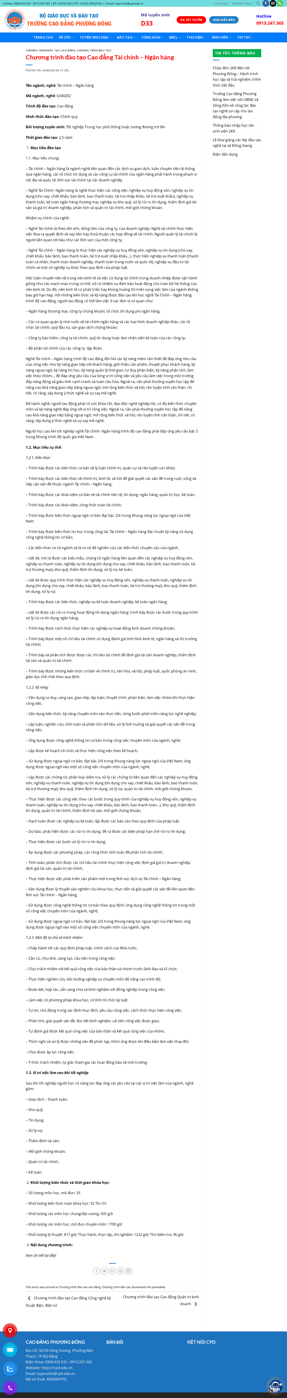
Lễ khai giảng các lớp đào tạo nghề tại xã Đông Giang (237, 142)
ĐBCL (173, 37)
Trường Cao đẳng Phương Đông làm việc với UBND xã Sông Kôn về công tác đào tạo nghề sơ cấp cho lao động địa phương (235, 105)
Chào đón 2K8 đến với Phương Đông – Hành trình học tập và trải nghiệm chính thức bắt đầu (237, 76)
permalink (158, 1287)
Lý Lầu (64, 70)
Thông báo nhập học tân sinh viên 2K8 (233, 128)
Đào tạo (125, 37)
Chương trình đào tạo (94, 50)
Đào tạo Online (242, 3)
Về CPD (65, 37)
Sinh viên (220, 37)
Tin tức (244, 37)
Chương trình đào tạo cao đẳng (51, 50)
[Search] (258, 3)
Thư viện (195, 37)
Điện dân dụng (225, 154)
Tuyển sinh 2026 (94, 37)
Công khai (151, 37)
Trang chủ (43, 37)
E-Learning (221, 3)
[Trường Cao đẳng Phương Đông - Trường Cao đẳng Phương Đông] (68, 20)
